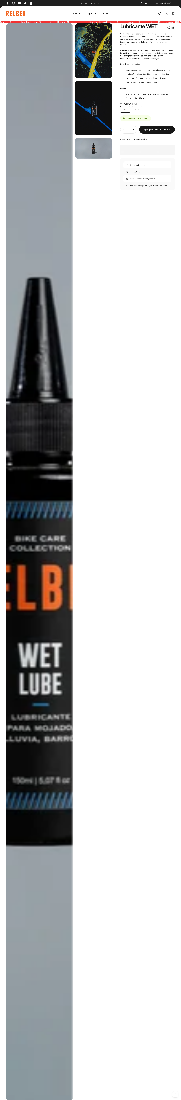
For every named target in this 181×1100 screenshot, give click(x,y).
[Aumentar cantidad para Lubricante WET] (134, 129)
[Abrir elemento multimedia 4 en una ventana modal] (93, 148)
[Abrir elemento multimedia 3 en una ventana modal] (93, 108)
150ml (125, 109)
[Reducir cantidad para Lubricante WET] (123, 129)
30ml (137, 109)
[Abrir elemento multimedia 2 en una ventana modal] (93, 50)
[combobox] (146, 3)
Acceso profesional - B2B (90, 3)
